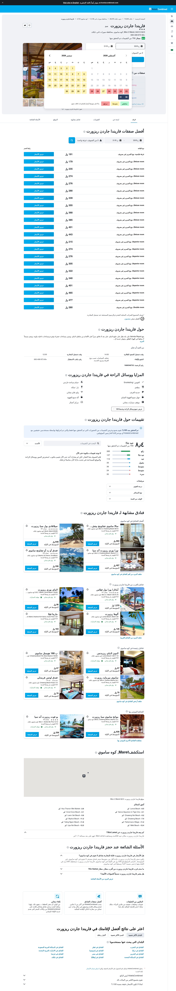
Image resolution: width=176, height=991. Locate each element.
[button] (2, 2)
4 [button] (115, 74)
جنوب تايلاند (118, 19)
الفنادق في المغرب (137, 947)
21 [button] (98, 85)
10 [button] (121, 79)
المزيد (142, 341)
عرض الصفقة (92, 544)
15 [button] (92, 79)
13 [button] (103, 79)
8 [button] (92, 74)
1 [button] (92, 68)
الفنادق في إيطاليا (97, 957)
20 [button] (103, 85)
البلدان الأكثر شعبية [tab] (135, 935)
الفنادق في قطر (97, 947)
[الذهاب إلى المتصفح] (172, 36)
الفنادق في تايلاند (57, 957)
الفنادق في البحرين (137, 954)
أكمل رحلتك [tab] (101, 935)
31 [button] (121, 97)
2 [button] (126, 74)
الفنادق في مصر (97, 954)
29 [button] (92, 91)
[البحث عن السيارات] (172, 26)
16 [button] (126, 85)
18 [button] (115, 85)
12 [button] (109, 79)
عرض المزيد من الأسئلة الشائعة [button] (102, 879)
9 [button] (126, 79)
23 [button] (126, 91)
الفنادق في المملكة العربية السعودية (50, 947)
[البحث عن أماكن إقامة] (172, 21)
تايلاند (130, 19)
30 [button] (126, 97)
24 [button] (121, 91)
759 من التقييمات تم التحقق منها (122, 38)
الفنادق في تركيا (138, 950)
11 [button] (115, 79)
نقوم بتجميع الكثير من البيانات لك (130, 979)
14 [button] (98, 79)
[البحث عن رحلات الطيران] (172, 16)
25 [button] (115, 91)
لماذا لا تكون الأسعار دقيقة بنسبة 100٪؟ (127, 984)
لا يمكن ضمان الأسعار (93, 968)
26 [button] (109, 91)
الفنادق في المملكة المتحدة (134, 957)
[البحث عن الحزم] (172, 31)
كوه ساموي (84, 19)
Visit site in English (71, 2)
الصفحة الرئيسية (140, 19)
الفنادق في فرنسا (57, 954)
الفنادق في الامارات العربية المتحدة (51, 950)
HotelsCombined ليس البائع (131, 975)
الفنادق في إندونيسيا (96, 950)
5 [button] (109, 74)
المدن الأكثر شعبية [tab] (117, 935)
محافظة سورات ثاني (101, 19)
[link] (126, 574)
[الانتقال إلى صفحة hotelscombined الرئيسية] (158, 9)
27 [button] (103, 91)
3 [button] (120, 74)
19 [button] (109, 85)
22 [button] (92, 85)
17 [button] (121, 85)
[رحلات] (172, 43)
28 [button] (98, 91)
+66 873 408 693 (138, 34)
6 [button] (103, 74)
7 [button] (97, 74)
